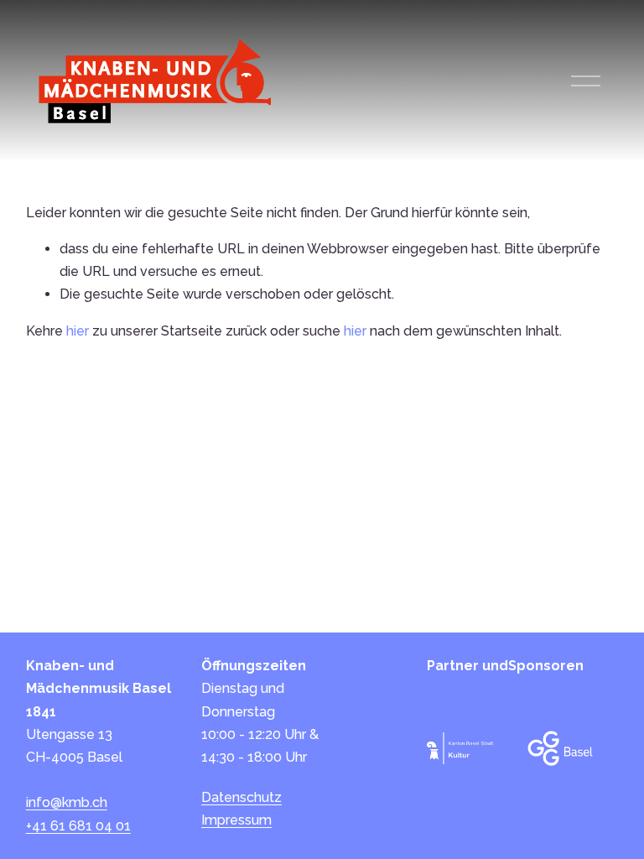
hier (77, 331)
